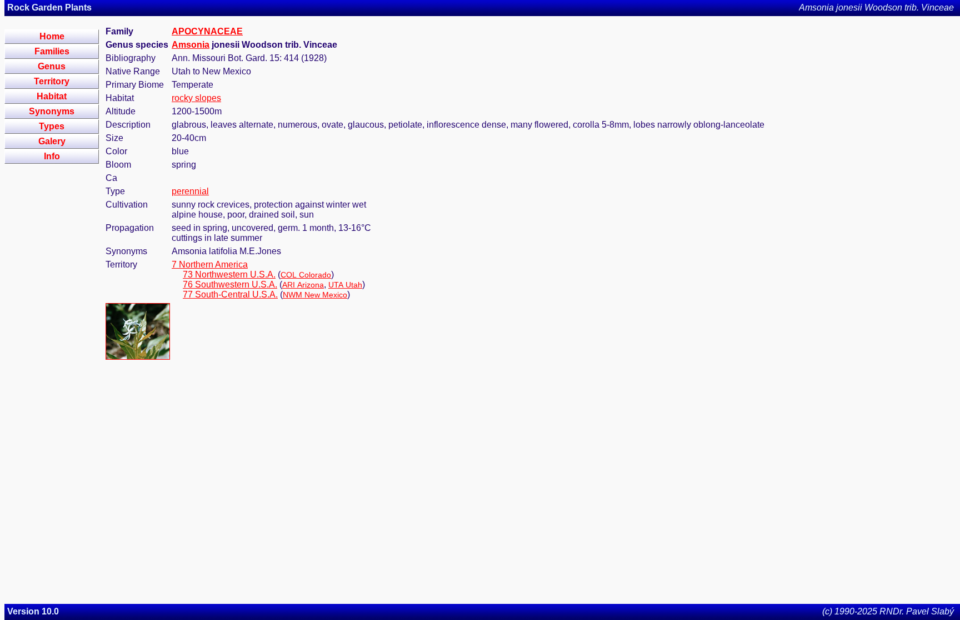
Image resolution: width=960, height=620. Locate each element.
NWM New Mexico (315, 294)
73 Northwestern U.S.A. (229, 274)
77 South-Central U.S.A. (230, 294)
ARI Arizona (303, 284)
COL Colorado (306, 274)
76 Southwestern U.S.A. (230, 284)
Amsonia (190, 44)
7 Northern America (210, 264)
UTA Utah (345, 284)
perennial (190, 191)
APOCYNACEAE (207, 31)
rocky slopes (196, 98)
